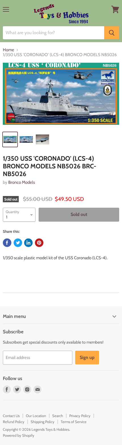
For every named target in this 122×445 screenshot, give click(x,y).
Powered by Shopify (18, 435)
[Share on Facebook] (7, 242)
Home (8, 50)
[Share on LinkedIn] (28, 242)
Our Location (36, 415)
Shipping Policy (42, 421)
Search (57, 415)
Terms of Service (74, 421)
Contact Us (11, 415)
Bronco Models (21, 182)
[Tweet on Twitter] (18, 242)
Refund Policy (13, 421)
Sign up (87, 357)
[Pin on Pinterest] (39, 242)
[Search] (111, 32)
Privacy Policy (80, 415)
